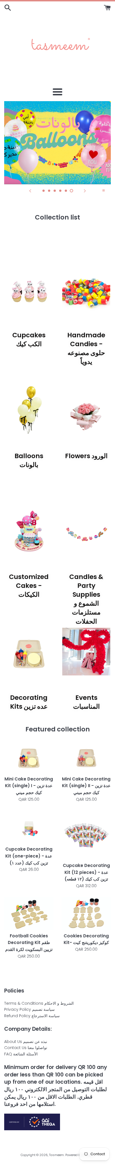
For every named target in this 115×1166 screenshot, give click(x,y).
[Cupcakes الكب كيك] (28, 289)
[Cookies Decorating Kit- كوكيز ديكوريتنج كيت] (86, 913)
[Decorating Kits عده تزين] (28, 651)
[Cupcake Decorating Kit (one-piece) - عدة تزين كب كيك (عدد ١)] (28, 827)
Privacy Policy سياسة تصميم (29, 1009)
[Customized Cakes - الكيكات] (28, 530)
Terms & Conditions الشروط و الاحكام (39, 1003)
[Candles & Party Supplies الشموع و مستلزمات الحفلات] (86, 530)
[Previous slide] (30, 190)
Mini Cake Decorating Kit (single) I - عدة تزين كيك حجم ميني (28, 785)
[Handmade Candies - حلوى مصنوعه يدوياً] (86, 289)
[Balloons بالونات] (28, 410)
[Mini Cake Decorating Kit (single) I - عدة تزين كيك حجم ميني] (28, 756)
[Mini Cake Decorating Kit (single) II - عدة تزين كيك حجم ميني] (86, 756)
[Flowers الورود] (86, 410)
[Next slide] (85, 190)
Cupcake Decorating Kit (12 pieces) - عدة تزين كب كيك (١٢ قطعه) (86, 872)
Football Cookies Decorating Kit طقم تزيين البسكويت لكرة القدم (28, 942)
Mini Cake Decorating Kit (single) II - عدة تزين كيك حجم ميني (86, 785)
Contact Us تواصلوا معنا (25, 1047)
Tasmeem (56, 1155)
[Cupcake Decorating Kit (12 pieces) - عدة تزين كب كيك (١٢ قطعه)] (86, 835)
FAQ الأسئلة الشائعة (21, 1054)
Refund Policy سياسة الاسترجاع (32, 1016)
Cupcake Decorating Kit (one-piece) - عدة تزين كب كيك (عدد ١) (28, 856)
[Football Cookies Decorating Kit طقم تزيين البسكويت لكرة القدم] (28, 913)
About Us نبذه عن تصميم (25, 1041)
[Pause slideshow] (103, 190)
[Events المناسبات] (86, 651)
